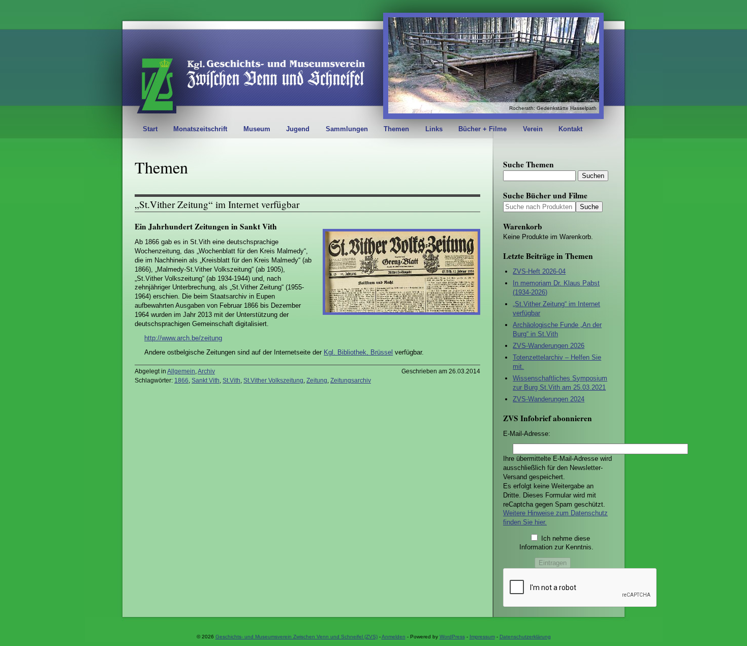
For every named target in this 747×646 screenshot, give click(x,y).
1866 (181, 380)
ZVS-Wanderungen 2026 (548, 345)
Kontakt (570, 129)
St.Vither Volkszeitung (273, 380)
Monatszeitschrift (200, 129)
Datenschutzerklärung (525, 636)
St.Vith (231, 380)
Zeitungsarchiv (350, 380)
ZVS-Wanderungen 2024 (548, 399)
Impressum (482, 636)
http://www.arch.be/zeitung (183, 338)
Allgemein (181, 371)
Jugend (297, 129)
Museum (256, 129)
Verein (533, 129)
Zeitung (316, 380)
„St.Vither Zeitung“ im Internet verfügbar (217, 204)
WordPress (452, 636)
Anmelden (394, 636)
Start (150, 129)
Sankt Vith (206, 380)
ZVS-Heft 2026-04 (539, 271)
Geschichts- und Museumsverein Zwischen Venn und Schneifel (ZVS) (296, 636)
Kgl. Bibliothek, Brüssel (358, 352)
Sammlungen (347, 129)
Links (434, 129)
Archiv (206, 371)
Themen (396, 129)
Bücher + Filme (482, 129)
